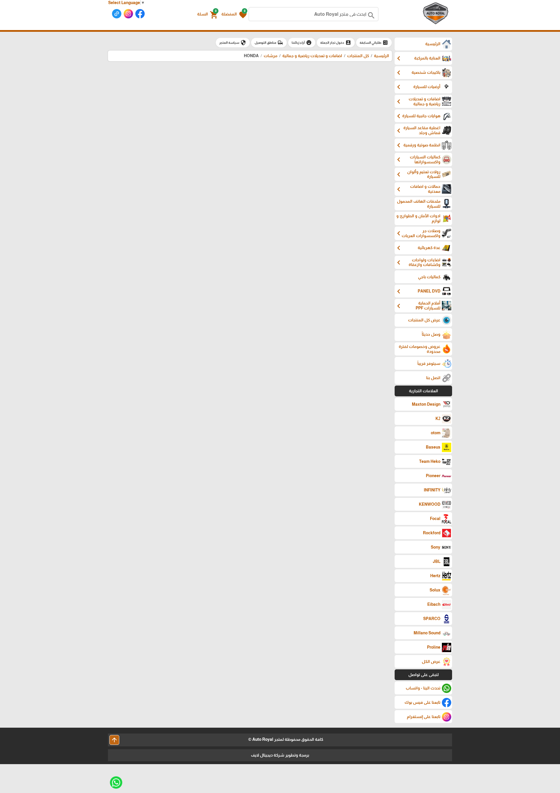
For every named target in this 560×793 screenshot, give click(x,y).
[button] (234, 14)
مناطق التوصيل (269, 42)
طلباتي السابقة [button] (374, 42)
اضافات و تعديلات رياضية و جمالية (311, 55)
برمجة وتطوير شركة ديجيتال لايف (280, 755)
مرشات (270, 55)
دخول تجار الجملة (335, 42)
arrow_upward (114, 739)
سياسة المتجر (232, 42)
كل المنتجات (358, 55)
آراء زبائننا (302, 42)
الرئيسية (381, 55)
